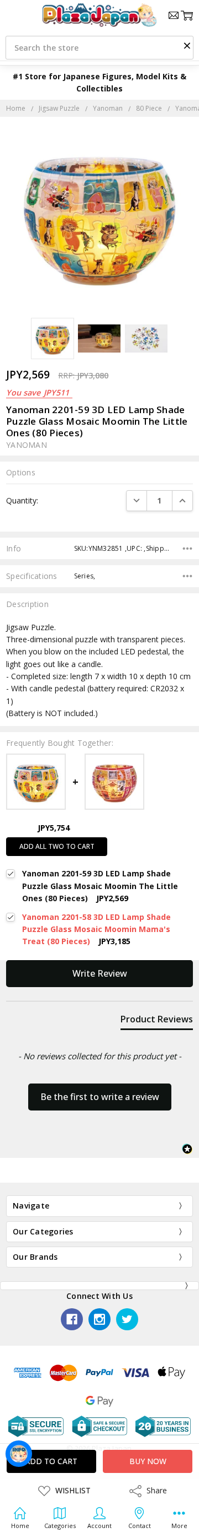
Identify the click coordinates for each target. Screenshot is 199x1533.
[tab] (157, 1021)
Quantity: (22, 500)
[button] (186, 45)
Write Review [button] (99, 973)
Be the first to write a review (99, 1097)
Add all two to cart (57, 846)
